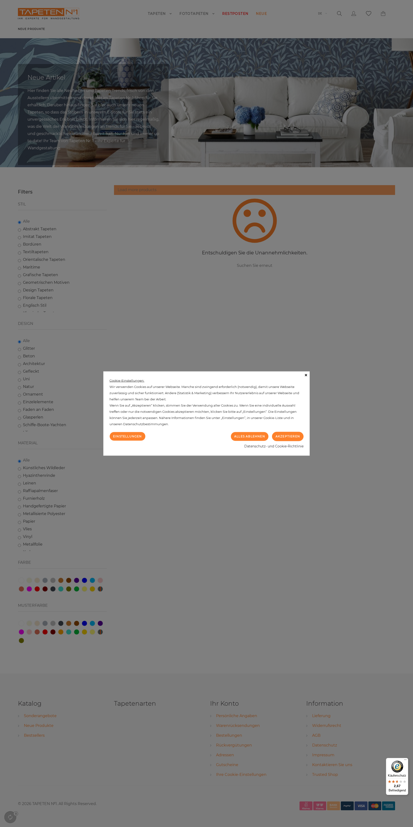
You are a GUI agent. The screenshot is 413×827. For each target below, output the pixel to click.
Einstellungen (127, 436)
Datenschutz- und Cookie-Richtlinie (274, 446)
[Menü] (405, 761)
